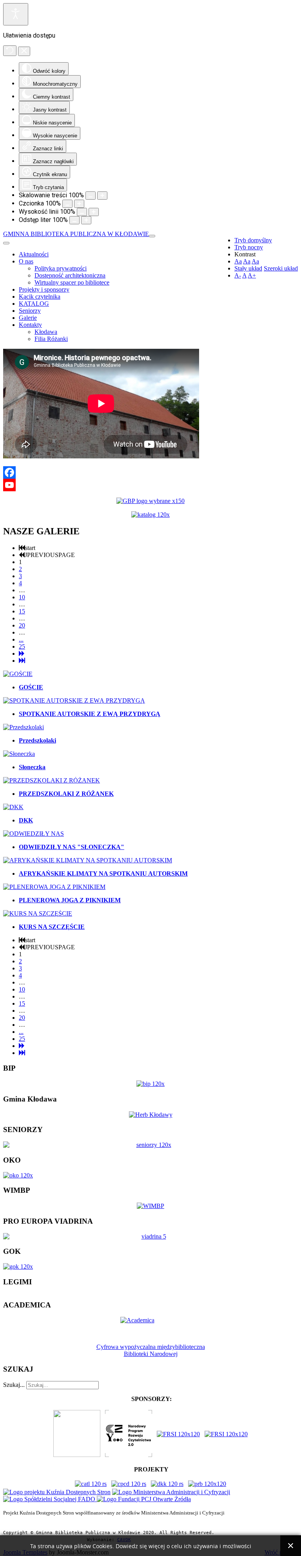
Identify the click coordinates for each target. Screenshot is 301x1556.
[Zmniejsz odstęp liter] (74, 220)
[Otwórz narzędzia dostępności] (15, 14)
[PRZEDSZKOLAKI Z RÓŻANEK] (51, 780)
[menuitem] (34, 254)
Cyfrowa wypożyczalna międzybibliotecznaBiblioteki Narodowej (150, 1350)
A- (237, 275)
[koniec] (22, 660)
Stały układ (248, 268)
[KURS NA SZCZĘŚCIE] (37, 913)
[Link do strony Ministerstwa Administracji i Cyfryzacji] (171, 1492)
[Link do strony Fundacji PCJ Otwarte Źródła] (144, 1499)
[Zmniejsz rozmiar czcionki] (67, 204)
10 (22, 597)
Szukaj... (14, 1384)
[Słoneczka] (19, 753)
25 (22, 646)
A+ (252, 275)
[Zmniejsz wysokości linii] (82, 212)
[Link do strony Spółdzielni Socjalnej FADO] (50, 1499)
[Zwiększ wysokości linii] (94, 212)
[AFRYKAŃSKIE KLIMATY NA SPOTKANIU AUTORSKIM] (87, 860)
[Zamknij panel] (24, 51)
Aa (238, 261)
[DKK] (13, 807)
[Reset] (9, 50)
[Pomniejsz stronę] (90, 195)
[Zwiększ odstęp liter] (86, 220)
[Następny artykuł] (22, 653)
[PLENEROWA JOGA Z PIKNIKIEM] (54, 886)
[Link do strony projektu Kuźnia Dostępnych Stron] (57, 1492)
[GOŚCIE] (18, 674)
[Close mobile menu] (6, 243)
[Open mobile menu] (152, 236)
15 (22, 611)
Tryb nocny (248, 247)
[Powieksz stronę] (102, 195)
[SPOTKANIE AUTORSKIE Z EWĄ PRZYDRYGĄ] (74, 700)
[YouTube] (150, 485)
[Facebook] (150, 472)
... (21, 639)
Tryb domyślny (253, 240)
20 (22, 625)
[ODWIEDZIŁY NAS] (33, 833)
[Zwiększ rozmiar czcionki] (79, 204)
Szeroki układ (281, 268)
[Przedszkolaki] (23, 727)
